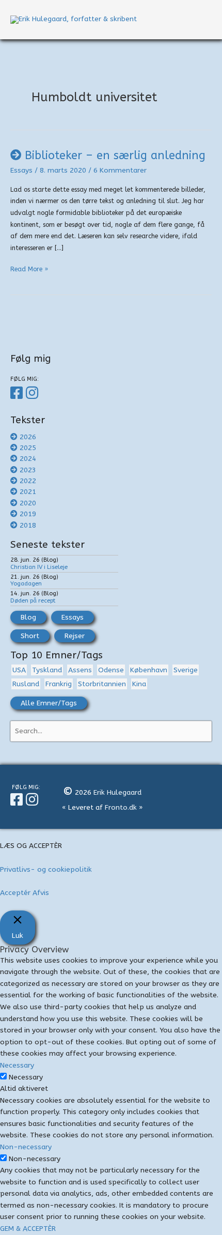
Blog (28, 617)
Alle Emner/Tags (49, 703)
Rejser (75, 635)
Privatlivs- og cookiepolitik (46, 869)
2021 (28, 491)
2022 (28, 480)
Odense (111, 670)
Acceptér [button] (15, 892)
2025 (28, 447)
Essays (21, 170)
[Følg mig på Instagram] (33, 393)
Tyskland (47, 670)
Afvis (41, 892)
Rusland (25, 684)
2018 (28, 525)
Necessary (26, 1077)
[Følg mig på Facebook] (18, 393)
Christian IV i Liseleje (39, 566)
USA (19, 670)
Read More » (29, 270)
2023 (28, 470)
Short (30, 635)
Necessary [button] (17, 1065)
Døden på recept (32, 600)
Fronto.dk (121, 807)
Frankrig (58, 684)
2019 (28, 514)
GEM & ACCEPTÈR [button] (28, 1228)
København (148, 670)
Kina (139, 684)
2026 (28, 437)
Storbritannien (102, 684)
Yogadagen (26, 583)
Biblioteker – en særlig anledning (115, 155)
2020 (28, 503)
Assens (80, 670)
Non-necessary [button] (26, 1147)
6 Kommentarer (120, 170)
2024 (28, 458)
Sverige (185, 670)
